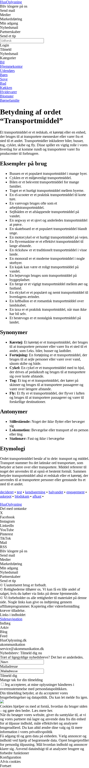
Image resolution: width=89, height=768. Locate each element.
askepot (5, 496)
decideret (7, 492)
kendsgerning (35, 492)
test (19, 492)
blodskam (22, 496)
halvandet (56, 492)
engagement (75, 492)
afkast (37, 496)
